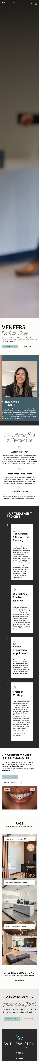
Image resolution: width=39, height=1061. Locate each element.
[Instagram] (19, 1053)
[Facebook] (16, 1053)
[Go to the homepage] (19, 1041)
